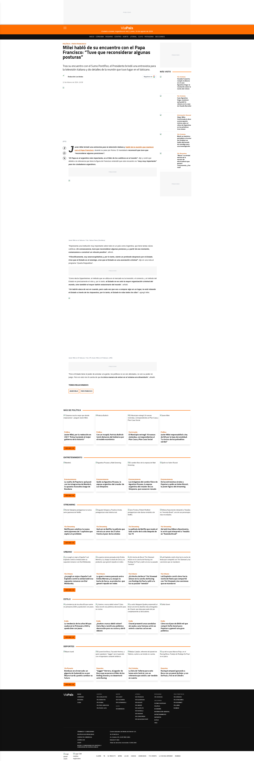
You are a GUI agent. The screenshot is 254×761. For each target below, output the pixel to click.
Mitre (120, 756)
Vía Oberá (138, 705)
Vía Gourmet (178, 702)
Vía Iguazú (138, 702)
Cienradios (142, 756)
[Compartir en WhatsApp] (64, 153)
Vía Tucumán (120, 699)
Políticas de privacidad (85, 734)
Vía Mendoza (120, 709)
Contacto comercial (84, 737)
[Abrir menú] (82, 27)
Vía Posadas (139, 697)
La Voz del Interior (166, 756)
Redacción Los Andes (75, 76)
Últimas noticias (160, 703)
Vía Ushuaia (158, 697)
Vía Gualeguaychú (141, 719)
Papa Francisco (79, 44)
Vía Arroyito (101, 699)
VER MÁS (68, 448)
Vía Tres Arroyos (103, 705)
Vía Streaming (178, 699)
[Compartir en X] (64, 158)
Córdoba (100, 37)
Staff (79, 742)
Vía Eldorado (140, 699)
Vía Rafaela (139, 711)
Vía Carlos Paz (102, 697)
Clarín (98, 756)
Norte (125, 37)
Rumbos (176, 708)
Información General (162, 711)
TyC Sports (153, 756)
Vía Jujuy (119, 697)
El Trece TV (112, 756)
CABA (79, 702)
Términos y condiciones (85, 731)
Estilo (156, 720)
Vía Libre (177, 705)
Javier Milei (74, 391)
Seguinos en (148, 76)
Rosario (109, 37)
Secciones (160, 37)
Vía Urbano (178, 697)
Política (66, 44)
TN (104, 756)
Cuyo (140, 37)
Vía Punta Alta (102, 708)
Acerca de (81, 740)
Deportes (157, 717)
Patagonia (149, 37)
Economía (157, 709)
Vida (155, 722)
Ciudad (133, 756)
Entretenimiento (160, 714)
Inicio (91, 37)
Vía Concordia (140, 716)
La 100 (126, 756)
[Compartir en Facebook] (64, 148)
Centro (117, 37)
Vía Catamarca (121, 702)
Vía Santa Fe (139, 708)
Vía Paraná (139, 713)
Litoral (133, 37)
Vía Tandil (100, 702)
